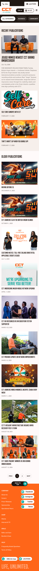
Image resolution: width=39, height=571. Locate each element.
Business (21, 19)
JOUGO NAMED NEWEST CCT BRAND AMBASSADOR (18, 58)
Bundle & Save (6, 536)
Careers (4, 498)
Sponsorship (6, 505)
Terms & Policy (6, 550)
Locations (26, 559)
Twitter (30, 502)
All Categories (8, 19)
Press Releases (7, 502)
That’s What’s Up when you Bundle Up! (15, 141)
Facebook (29, 492)
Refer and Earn (6, 533)
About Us (5, 495)
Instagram (29, 497)
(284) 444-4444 (11, 559)
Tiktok (30, 507)
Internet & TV (6, 522)
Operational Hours (7, 508)
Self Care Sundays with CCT (11, 112)
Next (28, 476)
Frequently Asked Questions (11, 546)
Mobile (4, 519)
